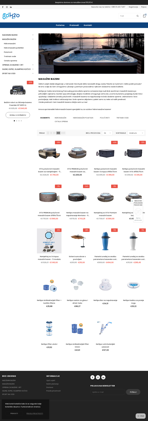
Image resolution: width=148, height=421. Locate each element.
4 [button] (21, 120)
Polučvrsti (105, 118)
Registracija (133, 7)
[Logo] (11, 15)
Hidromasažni (60, 118)
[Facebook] (3, 7)
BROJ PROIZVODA (93, 133)
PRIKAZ (42, 133)
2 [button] (16, 120)
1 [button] (14, 120)
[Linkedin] (11, 7)
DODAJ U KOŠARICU (18, 115)
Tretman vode (122, 118)
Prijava (143, 7)
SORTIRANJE (121, 133)
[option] (17, 99)
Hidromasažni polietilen (83, 118)
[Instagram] (7, 7)
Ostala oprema (61, 121)
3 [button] (19, 120)
